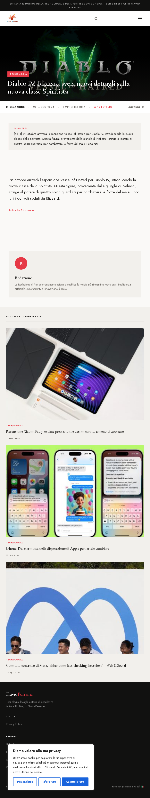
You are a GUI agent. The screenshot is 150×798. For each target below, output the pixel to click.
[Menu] (140, 18)
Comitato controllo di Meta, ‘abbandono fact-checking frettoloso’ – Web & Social (66, 665)
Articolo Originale (21, 210)
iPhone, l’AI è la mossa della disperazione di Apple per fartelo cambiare (57, 548)
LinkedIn (134, 107)
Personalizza (25, 782)
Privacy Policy (14, 724)
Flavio (19, 694)
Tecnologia (18, 74)
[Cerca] (96, 19)
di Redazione (15, 107)
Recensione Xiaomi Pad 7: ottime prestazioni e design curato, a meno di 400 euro (65, 431)
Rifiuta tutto (49, 782)
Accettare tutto (75, 782)
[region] (51, 767)
